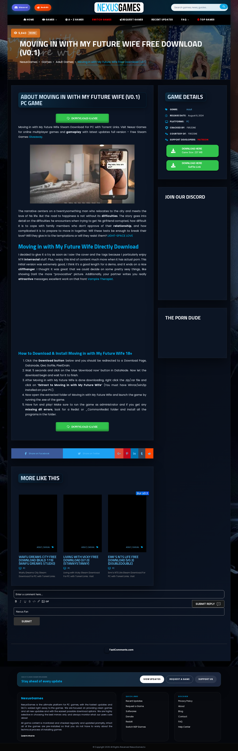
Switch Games (102, 19)
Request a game (180, 679)
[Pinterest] (127, 453)
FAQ (183, 19)
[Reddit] (149, 453)
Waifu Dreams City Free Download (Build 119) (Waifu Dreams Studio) (37, 560)
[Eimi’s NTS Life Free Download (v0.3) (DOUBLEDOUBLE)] (127, 523)
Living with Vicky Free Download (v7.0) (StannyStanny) (80, 560)
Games (50, 19)
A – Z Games (76, 19)
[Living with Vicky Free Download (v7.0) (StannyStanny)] (82, 523)
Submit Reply (205, 604)
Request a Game (135, 706)
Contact (182, 716)
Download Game (84, 118)
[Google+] (119, 453)
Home (30, 19)
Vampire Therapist (100, 279)
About (181, 706)
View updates (152, 679)
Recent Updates (134, 700)
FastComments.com (121, 649)
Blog (180, 711)
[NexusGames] (119, 7)
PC (24, 568)
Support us (205, 679)
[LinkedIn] (134, 453)
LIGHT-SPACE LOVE (120, 236)
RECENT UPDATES (162, 19)
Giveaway (35, 137)
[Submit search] (224, 6)
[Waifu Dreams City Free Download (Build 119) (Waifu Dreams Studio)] (38, 523)
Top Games (207, 19)
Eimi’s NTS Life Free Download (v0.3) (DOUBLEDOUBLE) (123, 560)
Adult (39, 547)
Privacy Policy (185, 700)
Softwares (131, 711)
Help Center (184, 726)
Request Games (132, 19)
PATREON (203, 139)
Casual (46, 547)
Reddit (129, 721)
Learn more (27, 735)
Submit (27, 621)
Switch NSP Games (136, 726)
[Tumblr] (141, 453)
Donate (129, 716)
